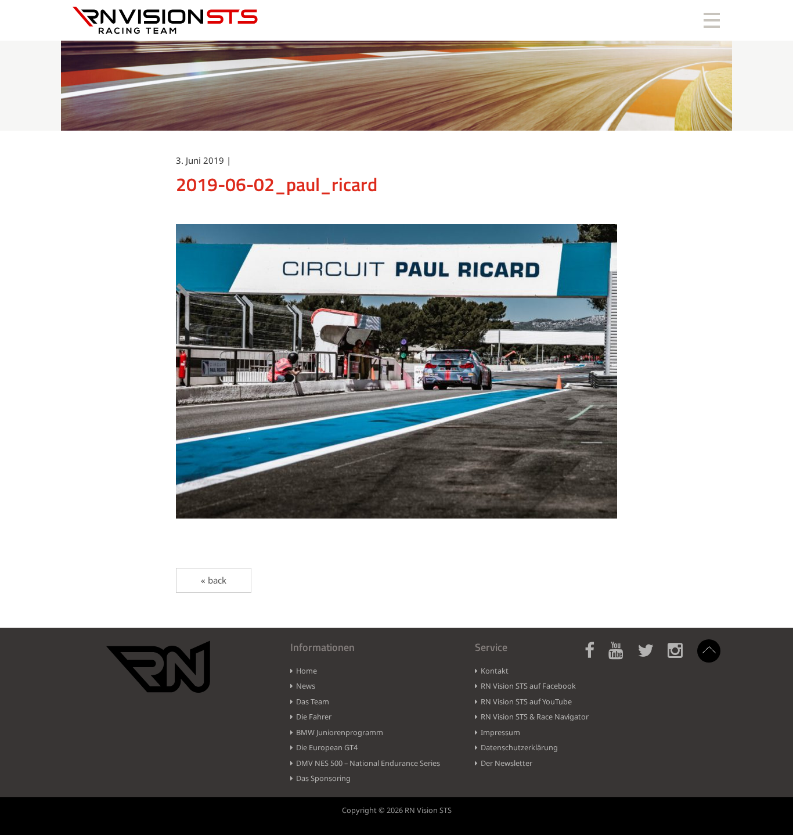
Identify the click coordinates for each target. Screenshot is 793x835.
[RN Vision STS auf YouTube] (621, 657)
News (305, 686)
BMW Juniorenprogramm (339, 732)
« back (213, 580)
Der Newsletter (506, 763)
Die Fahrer (313, 716)
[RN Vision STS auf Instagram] (681, 657)
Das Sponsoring (323, 778)
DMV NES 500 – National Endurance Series (368, 763)
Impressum (500, 732)
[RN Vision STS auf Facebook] (595, 657)
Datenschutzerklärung (519, 747)
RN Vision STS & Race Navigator (535, 716)
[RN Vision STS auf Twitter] (651, 657)
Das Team (312, 701)
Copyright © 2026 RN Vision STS (397, 810)
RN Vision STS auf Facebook (528, 686)
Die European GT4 (327, 747)
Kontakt (495, 670)
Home (306, 670)
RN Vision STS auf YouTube (526, 701)
